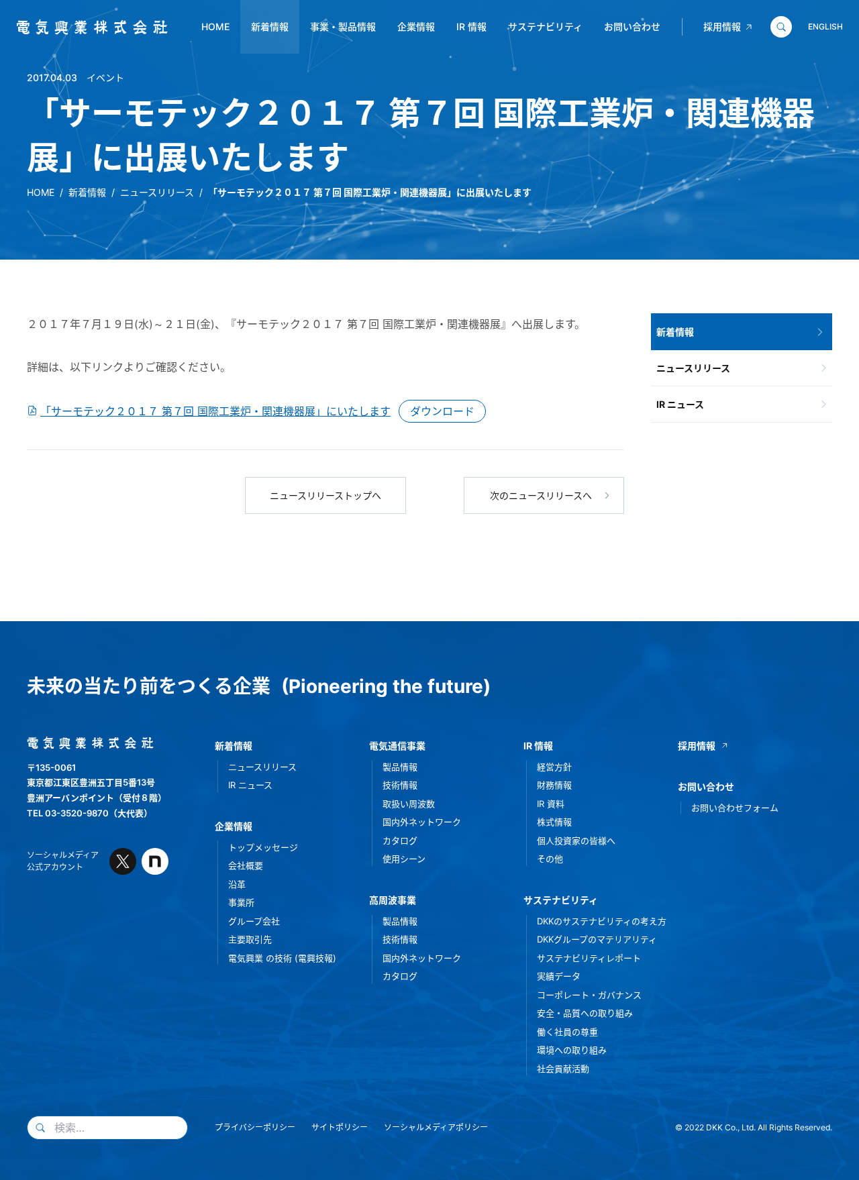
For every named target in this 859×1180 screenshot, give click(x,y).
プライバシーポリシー (255, 1127)
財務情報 (554, 785)
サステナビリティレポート (589, 958)
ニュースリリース (157, 192)
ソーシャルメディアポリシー (436, 1127)
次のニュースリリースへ (541, 495)
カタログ (400, 840)
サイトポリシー (339, 1127)
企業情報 (416, 26)
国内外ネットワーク (422, 821)
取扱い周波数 (409, 803)
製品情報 (400, 766)
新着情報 (270, 26)
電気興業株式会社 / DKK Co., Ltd (87, 27)
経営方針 (554, 766)
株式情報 (554, 821)
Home (215, 26)
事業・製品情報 (343, 26)
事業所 (241, 902)
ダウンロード (442, 411)
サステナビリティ (545, 26)
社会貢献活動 (563, 1068)
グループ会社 (254, 921)
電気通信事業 (397, 745)
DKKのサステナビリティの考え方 (601, 921)
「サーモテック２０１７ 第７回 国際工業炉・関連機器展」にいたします (215, 411)
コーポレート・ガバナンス (589, 994)
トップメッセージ (263, 847)
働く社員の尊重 (567, 1031)
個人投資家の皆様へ (576, 840)
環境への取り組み (572, 1049)
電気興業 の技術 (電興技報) (282, 958)
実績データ (558, 976)
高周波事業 (392, 900)
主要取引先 (250, 939)
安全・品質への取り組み (585, 1013)
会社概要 (245, 865)
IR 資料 (550, 803)
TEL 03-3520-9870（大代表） (89, 813)
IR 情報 (471, 26)
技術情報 (400, 785)
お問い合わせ (632, 26)
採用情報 (722, 26)
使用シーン (404, 858)
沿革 (237, 884)
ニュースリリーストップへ (325, 495)
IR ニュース (680, 404)
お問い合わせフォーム (734, 807)
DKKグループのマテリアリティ (597, 939)
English (825, 26)
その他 (550, 858)
